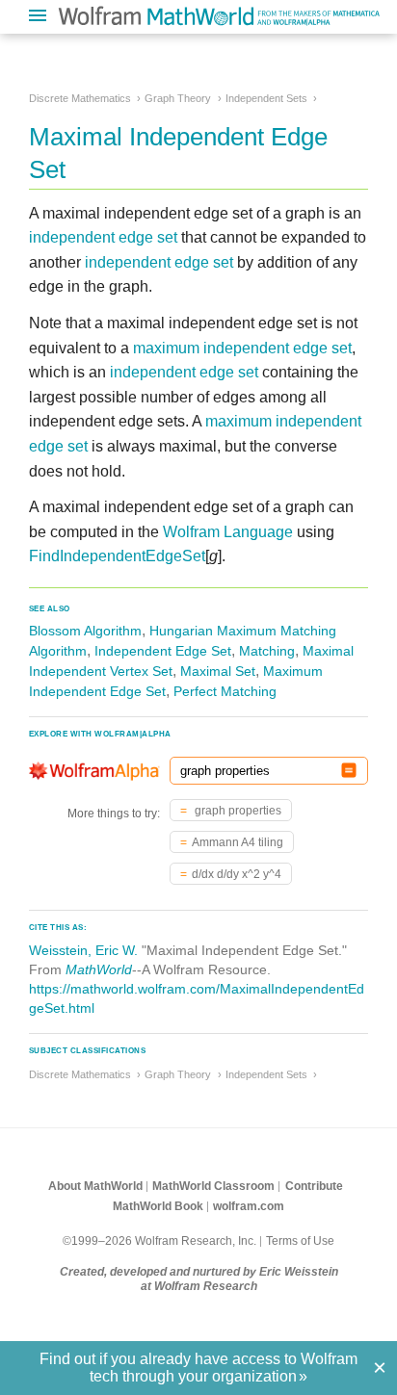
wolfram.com (248, 1206)
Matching (267, 651)
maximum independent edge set (242, 348)
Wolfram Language (228, 532)
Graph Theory (178, 98)
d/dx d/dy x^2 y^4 (236, 874)
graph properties (236, 810)
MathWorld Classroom (213, 1186)
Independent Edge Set (162, 651)
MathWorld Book (158, 1206)
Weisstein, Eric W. (83, 950)
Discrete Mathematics (80, 98)
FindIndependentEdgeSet (117, 556)
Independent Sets (266, 98)
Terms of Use (300, 1241)
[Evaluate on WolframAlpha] (348, 771)
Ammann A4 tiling (237, 842)
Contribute (314, 1186)
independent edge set (103, 237)
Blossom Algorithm (85, 630)
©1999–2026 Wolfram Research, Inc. (159, 1241)
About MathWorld (95, 1186)
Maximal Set (217, 671)
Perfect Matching (225, 691)
